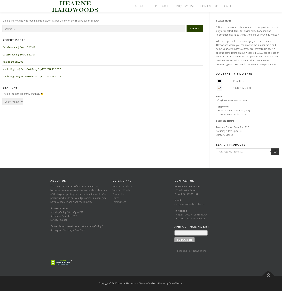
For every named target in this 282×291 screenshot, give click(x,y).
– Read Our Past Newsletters (190, 250)
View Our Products (122, 186)
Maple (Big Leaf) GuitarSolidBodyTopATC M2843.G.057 (31, 69)
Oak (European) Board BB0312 (18, 47)
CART (228, 6)
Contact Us (118, 194)
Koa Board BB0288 (12, 61)
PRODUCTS (162, 6)
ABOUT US (142, 6)
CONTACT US (209, 6)
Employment (119, 201)
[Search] (275, 151)
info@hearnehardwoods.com (231, 100)
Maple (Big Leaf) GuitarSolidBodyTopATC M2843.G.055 (31, 76)
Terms (115, 197)
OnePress (152, 283)
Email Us (238, 81)
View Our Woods (121, 190)
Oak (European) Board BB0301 (18, 54)
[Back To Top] (268, 276)
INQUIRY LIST (185, 6)
